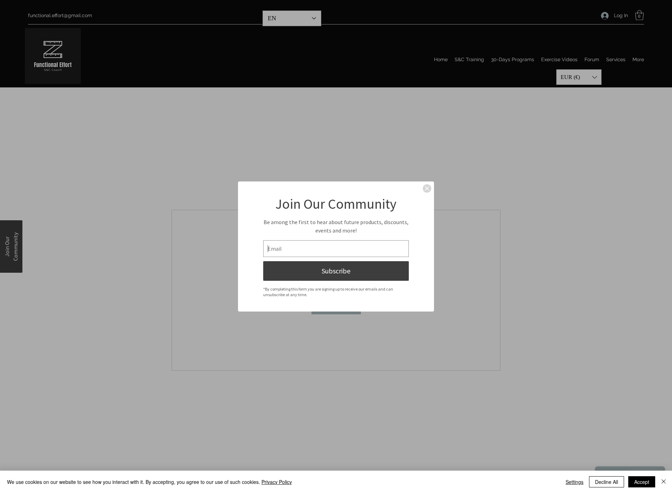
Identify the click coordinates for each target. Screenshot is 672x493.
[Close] (427, 188)
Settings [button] (574, 481)
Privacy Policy (276, 481)
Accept (641, 481)
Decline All (606, 481)
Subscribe (336, 270)
